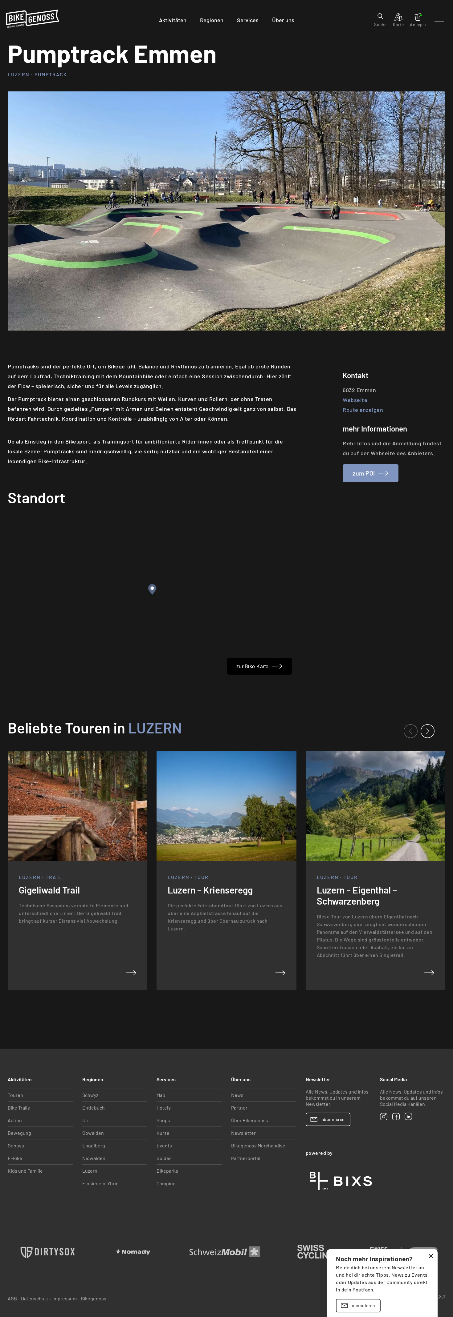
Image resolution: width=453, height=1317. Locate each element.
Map (161, 1095)
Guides (164, 1158)
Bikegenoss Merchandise (258, 1145)
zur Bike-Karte (252, 666)
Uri (85, 1120)
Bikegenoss (93, 1298)
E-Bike (15, 1158)
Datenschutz (34, 1298)
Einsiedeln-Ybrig (100, 1183)
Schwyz (90, 1095)
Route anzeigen (363, 409)
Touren (15, 1095)
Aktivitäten (172, 20)
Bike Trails (19, 1107)
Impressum (64, 1298)
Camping (166, 1183)
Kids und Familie (25, 1171)
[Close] (431, 1256)
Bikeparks (167, 1171)
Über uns (283, 20)
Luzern (153, 728)
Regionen (211, 20)
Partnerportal (245, 1158)
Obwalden (93, 1133)
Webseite (355, 399)
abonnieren (363, 1305)
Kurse (163, 1133)
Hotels (164, 1107)
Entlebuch (93, 1107)
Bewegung (19, 1133)
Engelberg (93, 1145)
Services (248, 20)
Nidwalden (93, 1158)
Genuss (16, 1145)
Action (15, 1120)
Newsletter (243, 1133)
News (237, 1095)
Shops (163, 1120)
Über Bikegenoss (249, 1120)
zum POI (364, 473)
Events (164, 1145)
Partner (239, 1107)
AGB (12, 1298)
